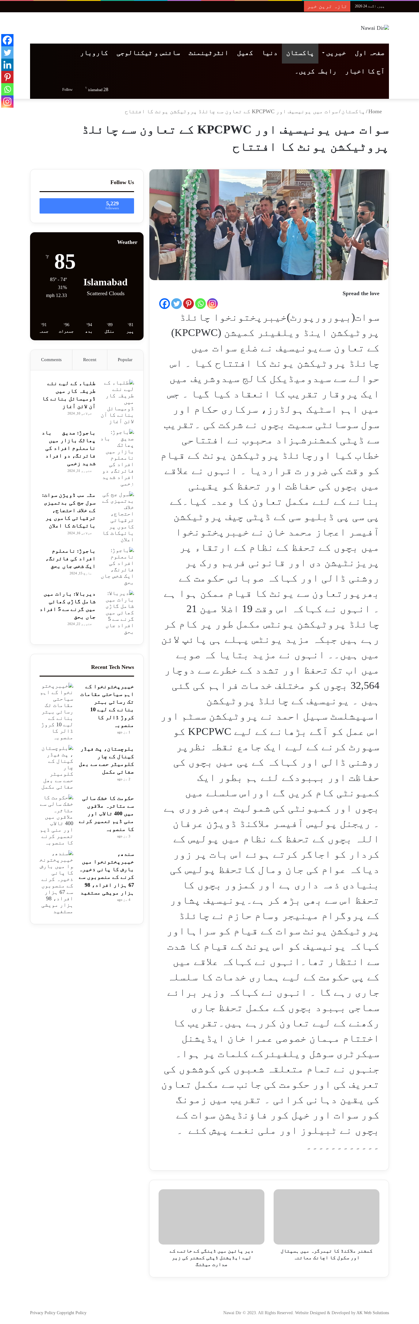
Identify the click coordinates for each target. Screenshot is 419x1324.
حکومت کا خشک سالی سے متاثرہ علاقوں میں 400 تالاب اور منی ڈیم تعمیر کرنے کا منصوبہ (106, 813)
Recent (89, 359)
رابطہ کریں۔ (315, 71)
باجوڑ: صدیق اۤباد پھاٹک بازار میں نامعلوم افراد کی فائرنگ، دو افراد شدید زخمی (69, 448)
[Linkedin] (7, 65)
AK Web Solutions (372, 1312)
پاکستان (300, 52)
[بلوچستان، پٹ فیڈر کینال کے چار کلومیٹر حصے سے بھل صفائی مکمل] (56, 767)
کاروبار (94, 52)
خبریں (336, 52)
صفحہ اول (370, 52)
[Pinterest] (188, 303)
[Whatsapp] (200, 303)
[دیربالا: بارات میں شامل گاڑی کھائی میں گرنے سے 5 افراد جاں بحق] (117, 612)
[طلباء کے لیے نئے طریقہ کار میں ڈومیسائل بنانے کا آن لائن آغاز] (117, 402)
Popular (125, 359)
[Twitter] (176, 303)
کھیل (245, 52)
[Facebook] (164, 303)
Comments (51, 359)
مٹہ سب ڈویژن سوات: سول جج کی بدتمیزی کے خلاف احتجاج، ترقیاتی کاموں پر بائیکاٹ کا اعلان (69, 510)
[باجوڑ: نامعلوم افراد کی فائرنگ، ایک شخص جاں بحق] (117, 566)
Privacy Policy (43, 1312)
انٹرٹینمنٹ (209, 52)
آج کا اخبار (365, 71)
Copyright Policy (71, 1312)
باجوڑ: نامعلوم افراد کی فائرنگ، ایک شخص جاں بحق (70, 558)
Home (375, 111)
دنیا (270, 52)
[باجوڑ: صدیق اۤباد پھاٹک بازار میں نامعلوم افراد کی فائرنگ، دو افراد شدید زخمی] (117, 458)
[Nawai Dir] (375, 28)
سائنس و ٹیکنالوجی (148, 52)
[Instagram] (212, 303)
